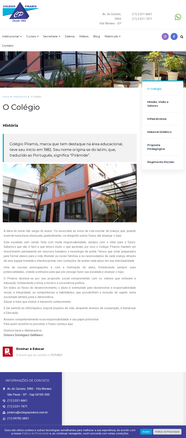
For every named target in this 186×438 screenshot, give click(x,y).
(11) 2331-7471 (17, 406)
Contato (7, 45)
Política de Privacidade (35, 433)
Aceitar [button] (146, 431)
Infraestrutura (156, 119)
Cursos (31, 36)
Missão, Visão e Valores (158, 103)
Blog (96, 36)
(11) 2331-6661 (17, 400)
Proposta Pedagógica (156, 147)
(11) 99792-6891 (18, 418)
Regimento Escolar (160, 162)
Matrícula (111, 36)
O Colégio (154, 88)
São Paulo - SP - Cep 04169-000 (28, 394)
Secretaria (50, 36)
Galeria (69, 36)
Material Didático (159, 132)
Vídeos (84, 36)
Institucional (10, 36)
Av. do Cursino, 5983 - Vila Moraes (29, 388)
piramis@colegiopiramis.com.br (27, 412)
